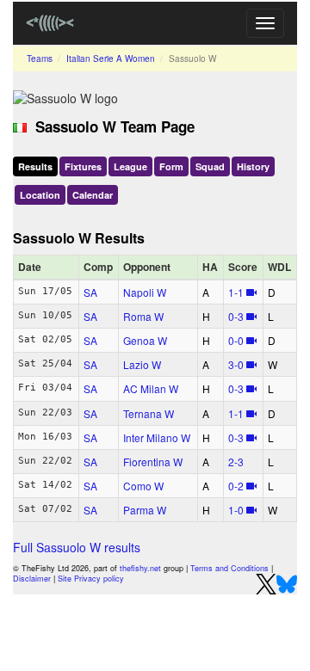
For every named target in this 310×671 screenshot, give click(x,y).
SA (90, 292)
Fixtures (83, 166)
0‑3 (236, 316)
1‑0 (236, 509)
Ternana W (148, 413)
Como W (143, 485)
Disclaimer (32, 578)
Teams (40, 58)
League (130, 166)
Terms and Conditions (229, 568)
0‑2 (236, 485)
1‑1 (236, 292)
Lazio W (142, 364)
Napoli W (144, 292)
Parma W (144, 509)
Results (35, 166)
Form (171, 166)
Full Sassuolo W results (76, 547)
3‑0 (236, 364)
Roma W (143, 316)
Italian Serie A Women (110, 58)
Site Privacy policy (91, 578)
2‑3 (236, 461)
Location (40, 194)
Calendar (92, 194)
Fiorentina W (153, 461)
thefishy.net (140, 568)
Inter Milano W (156, 437)
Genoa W (145, 340)
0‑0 (236, 340)
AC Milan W (150, 388)
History (253, 166)
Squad (210, 166)
